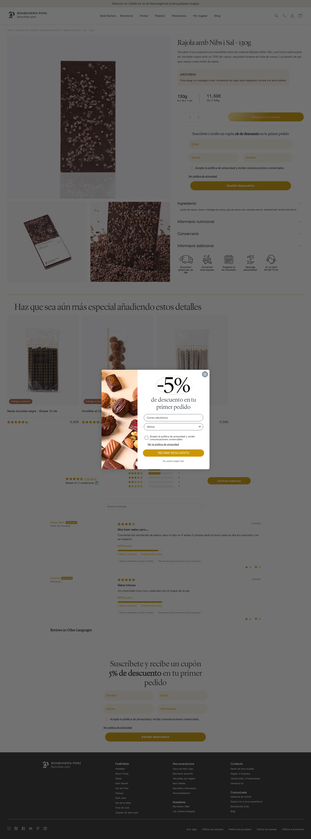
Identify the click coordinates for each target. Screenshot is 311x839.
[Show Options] (200, 426)
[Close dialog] (205, 374)
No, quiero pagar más (173, 461)
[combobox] (172, 426)
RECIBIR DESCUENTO (173, 452)
